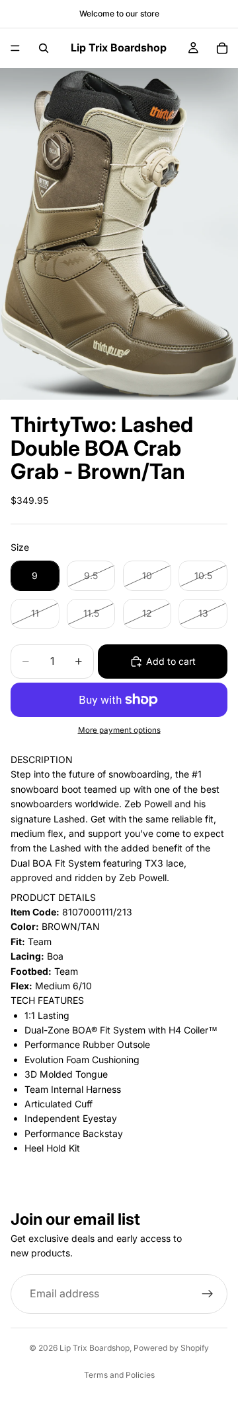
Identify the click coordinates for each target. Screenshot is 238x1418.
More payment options (119, 730)
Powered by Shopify (171, 1348)
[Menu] (15, 48)
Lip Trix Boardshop (95, 1348)
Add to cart (171, 661)
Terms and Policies (119, 1375)
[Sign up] (207, 1294)
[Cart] (222, 48)
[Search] (43, 48)
